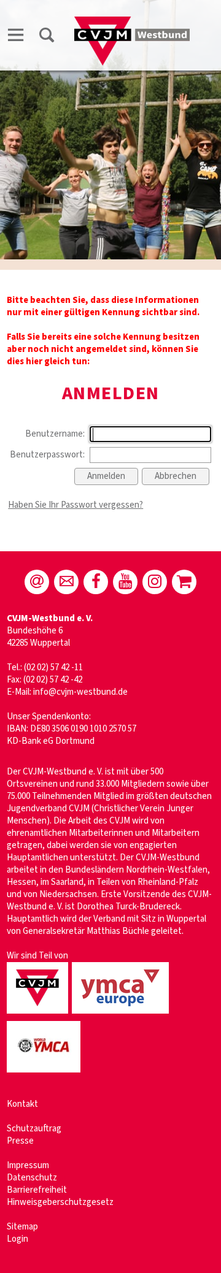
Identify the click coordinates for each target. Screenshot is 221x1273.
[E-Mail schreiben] (37, 582)
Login (17, 1239)
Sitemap (22, 1226)
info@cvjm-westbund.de (80, 692)
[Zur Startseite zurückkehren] (132, 22)
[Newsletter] (66, 582)
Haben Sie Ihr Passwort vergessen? (75, 505)
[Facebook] (95, 582)
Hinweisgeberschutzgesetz (60, 1202)
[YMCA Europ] (122, 1014)
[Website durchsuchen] (46, 37)
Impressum (28, 1165)
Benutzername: (55, 433)
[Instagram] (154, 582)
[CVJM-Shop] (184, 582)
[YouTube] (125, 582)
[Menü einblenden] (16, 37)
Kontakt (22, 1104)
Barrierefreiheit (37, 1189)
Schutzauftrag (34, 1128)
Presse (20, 1140)
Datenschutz (32, 1177)
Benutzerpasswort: (47, 454)
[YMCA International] (45, 1073)
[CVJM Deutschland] (39, 1014)
